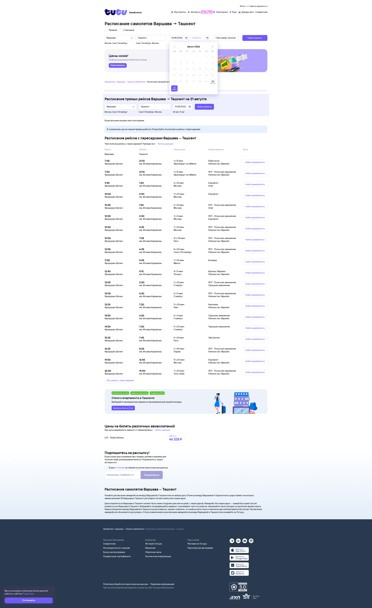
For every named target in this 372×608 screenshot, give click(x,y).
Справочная (109, 543)
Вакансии (150, 547)
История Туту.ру (153, 543)
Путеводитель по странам (116, 547)
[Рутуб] (251, 539)
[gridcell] (206, 58)
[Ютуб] (244, 539)
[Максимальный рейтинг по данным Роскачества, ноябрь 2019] (238, 587)
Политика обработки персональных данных (125, 584)
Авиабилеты (110, 82)
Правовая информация (162, 584)
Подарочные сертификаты (117, 556)
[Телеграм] (232, 539)
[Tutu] (116, 12)
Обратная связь (153, 552)
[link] (118, 65)
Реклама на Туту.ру (197, 543)
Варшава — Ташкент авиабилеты (131, 82)
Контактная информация (158, 556)
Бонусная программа (114, 552)
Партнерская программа (200, 547)
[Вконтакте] (238, 539)
